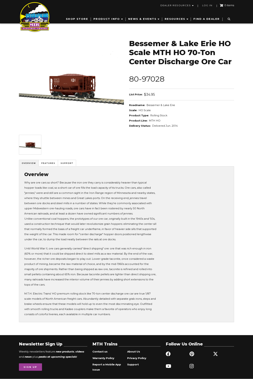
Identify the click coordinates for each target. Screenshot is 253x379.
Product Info (106, 18)
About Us (133, 351)
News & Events (142, 18)
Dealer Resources (175, 5)
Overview (29, 163)
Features (48, 163)
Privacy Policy (136, 358)
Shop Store (77, 18)
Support (67, 163)
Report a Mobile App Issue (106, 367)
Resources (175, 18)
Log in (207, 5)
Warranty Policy (103, 358)
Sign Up (30, 367)
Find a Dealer (206, 18)
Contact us (100, 351)
